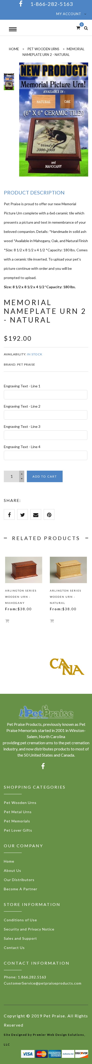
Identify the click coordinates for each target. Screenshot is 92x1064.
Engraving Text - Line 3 (22, 426)
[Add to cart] (7, 620)
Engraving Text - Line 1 (22, 386)
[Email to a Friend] (35, 514)
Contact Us (14, 947)
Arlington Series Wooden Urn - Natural (65, 596)
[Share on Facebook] (9, 514)
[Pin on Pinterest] (49, 514)
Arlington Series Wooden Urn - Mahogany (21, 596)
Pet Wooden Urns (43, 49)
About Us (12, 870)
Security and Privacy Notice (29, 929)
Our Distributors (19, 879)
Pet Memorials (17, 821)
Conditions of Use (20, 920)
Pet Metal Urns (18, 812)
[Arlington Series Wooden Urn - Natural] (68, 570)
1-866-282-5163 (51, 4)
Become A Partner (20, 889)
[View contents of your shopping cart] (78, 27)
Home (9, 861)
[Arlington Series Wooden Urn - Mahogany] (23, 570)
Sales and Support (20, 938)
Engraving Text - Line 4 (22, 447)
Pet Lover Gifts (18, 830)
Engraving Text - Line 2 (22, 406)
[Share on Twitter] (22, 514)
